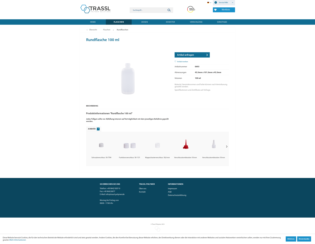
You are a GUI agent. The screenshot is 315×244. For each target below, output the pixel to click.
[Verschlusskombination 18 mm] (185, 144)
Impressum (172, 189)
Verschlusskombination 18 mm (185, 158)
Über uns (142, 189)
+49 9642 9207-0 (113, 189)
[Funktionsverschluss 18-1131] (129, 144)
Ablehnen (291, 239)
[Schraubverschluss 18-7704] (101, 144)
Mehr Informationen (17, 240)
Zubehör (93, 129)
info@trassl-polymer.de (115, 194)
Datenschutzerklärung (177, 195)
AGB (170, 192)
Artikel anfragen (185, 55)
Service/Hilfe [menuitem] (223, 3)
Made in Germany (191, 9)
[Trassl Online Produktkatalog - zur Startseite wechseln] (95, 9)
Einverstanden (304, 239)
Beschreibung (92, 106)
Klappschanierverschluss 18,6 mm (157, 158)
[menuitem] (151, 10)
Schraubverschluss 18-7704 (101, 158)
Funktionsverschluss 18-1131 (129, 158)
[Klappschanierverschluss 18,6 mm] (157, 144)
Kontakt (142, 192)
